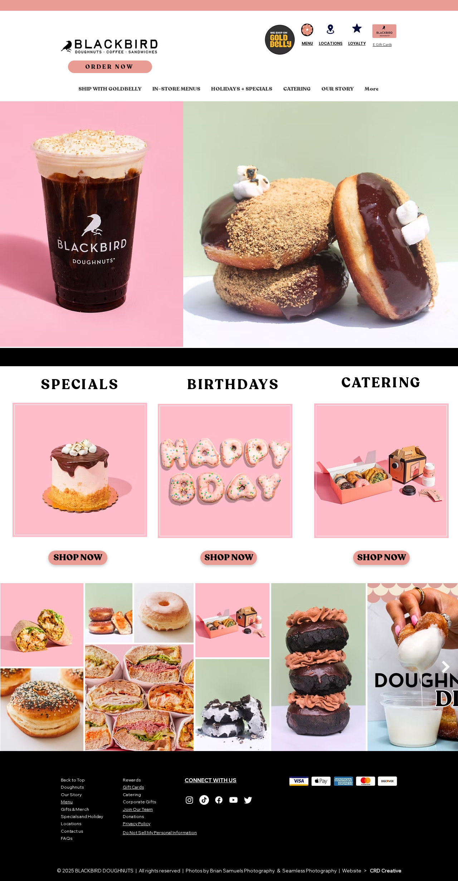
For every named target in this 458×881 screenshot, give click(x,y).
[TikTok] (204, 800)
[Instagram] (189, 800)
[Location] (330, 29)
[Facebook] (219, 800)
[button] (110, 66)
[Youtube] (233, 800)
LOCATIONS (330, 43)
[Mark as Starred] (357, 28)
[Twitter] (248, 800)
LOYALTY (357, 43)
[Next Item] (446, 666)
